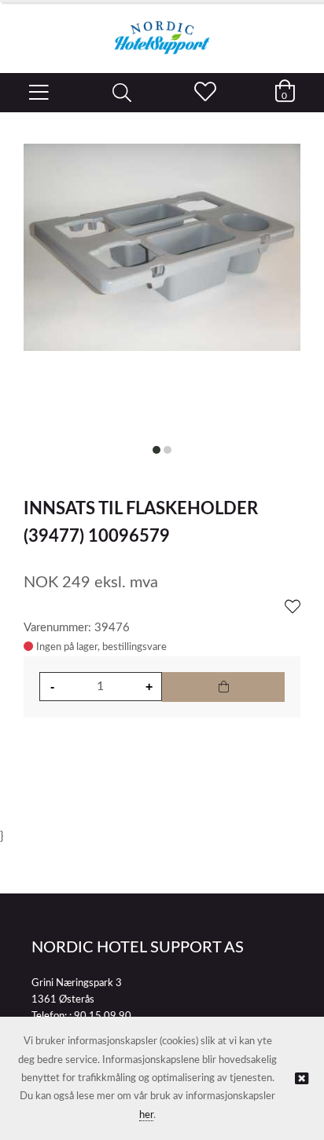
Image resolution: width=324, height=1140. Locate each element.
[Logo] (162, 29)
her (146, 1115)
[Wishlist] (292, 608)
